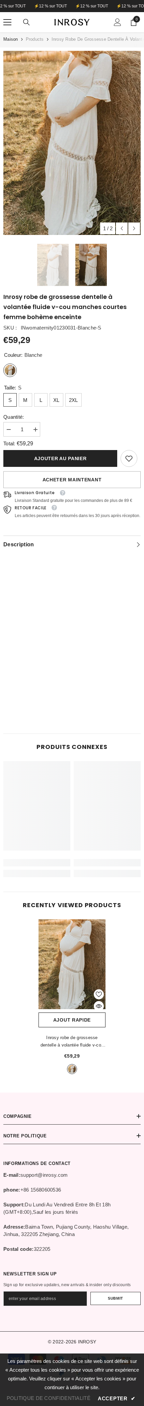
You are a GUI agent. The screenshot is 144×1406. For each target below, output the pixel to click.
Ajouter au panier (60, 458)
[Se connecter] (117, 22)
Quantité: (13, 417)
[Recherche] (26, 22)
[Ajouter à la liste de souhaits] (99, 994)
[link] (129, 458)
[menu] (7, 22)
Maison (10, 39)
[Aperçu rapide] (99, 1006)
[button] (122, 228)
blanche (72, 1069)
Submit (115, 1298)
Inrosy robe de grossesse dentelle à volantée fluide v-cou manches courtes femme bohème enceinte (72, 1042)
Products (35, 39)
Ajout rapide (72, 1020)
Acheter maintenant (72, 479)
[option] (72, 143)
